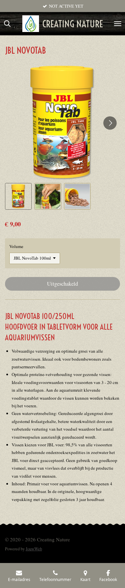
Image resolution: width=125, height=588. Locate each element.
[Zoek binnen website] (7, 23)
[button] (18, 196)
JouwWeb (34, 549)
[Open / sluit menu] (117, 23)
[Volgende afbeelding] (110, 123)
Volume (16, 246)
